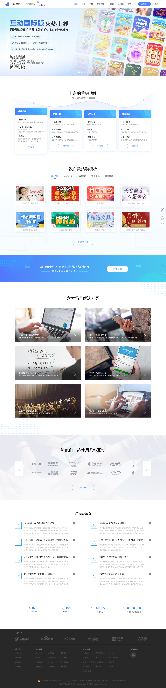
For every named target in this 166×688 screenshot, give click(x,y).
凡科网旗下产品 (30, 4)
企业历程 (18, 658)
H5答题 (38, 658)
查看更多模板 (83, 242)
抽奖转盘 (63, 667)
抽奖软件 (63, 653)
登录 (156, 4)
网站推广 (98, 667)
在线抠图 (111, 662)
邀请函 (85, 658)
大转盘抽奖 (52, 658)
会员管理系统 (87, 671)
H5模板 (110, 667)
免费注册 (144, 4)
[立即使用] (117, 269)
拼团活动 (63, 658)
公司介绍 (18, 653)
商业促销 (55, 176)
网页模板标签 (100, 653)
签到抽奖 (39, 667)
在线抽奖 (68, 176)
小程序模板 (99, 662)
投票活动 (109, 176)
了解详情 (31, 147)
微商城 (97, 658)
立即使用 (83, 487)
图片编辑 (86, 667)
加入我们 (18, 662)
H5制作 (110, 653)
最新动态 (18, 667)
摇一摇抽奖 (64, 662)
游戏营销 (82, 176)
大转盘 (50, 662)
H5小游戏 (39, 653)
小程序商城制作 (113, 658)
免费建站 (86, 653)
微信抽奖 (51, 653)
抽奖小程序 (39, 662)
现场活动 (95, 176)
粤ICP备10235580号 (109, 681)
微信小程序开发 (88, 662)
